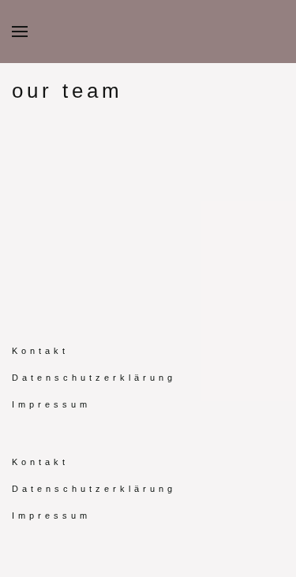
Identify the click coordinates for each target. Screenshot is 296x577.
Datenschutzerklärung (94, 377)
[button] (20, 31)
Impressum (51, 404)
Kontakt (40, 351)
